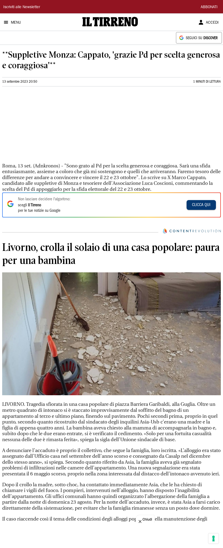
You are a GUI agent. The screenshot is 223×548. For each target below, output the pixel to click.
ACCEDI (212, 23)
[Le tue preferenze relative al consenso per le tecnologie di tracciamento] (213, 538)
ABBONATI (209, 7)
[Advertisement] (43, 127)
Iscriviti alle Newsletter (21, 7)
